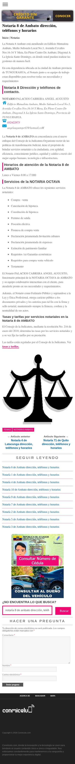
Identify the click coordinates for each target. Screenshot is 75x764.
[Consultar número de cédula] (37, 564)
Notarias (15, 37)
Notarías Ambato (23, 429)
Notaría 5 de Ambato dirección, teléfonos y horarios (30, 519)
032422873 (13, 122)
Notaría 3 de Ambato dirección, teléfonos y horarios (30, 526)
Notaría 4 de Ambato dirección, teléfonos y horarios (30, 482)
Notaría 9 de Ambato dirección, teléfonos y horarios (30, 497)
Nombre (6, 665)
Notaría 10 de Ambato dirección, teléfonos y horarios (31, 489)
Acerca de (25, 696)
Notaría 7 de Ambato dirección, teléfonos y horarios (30, 504)
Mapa (52, 696)
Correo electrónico (11, 674)
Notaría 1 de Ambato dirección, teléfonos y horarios (30, 474)
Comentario (8, 635)
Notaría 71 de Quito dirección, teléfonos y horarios (56, 444)
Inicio (5, 37)
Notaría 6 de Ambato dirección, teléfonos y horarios (30, 467)
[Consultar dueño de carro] (37, 597)
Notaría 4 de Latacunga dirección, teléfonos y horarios (19, 444)
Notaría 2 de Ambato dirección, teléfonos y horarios (30, 511)
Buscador (40, 696)
